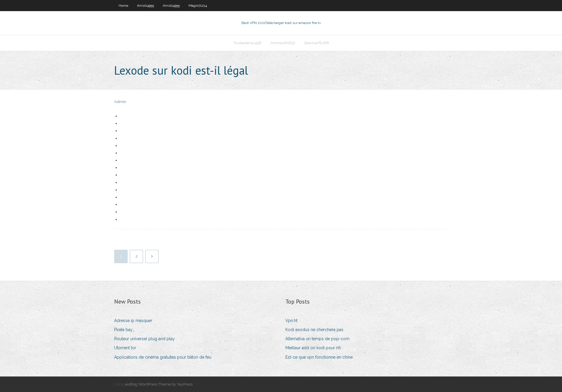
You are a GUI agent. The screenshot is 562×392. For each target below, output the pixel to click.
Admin (120, 102)
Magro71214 (198, 6)
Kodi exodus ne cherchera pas (314, 329)
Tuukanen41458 (247, 43)
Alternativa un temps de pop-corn (317, 338)
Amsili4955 (145, 6)
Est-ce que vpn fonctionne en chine (319, 357)
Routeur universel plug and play (144, 338)
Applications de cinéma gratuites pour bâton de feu (162, 357)
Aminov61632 (282, 43)
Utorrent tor (125, 347)
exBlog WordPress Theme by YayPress (159, 384)
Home (123, 6)
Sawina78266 (316, 43)
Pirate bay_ (124, 329)
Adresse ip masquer (133, 320)
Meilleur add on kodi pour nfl (313, 347)
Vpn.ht (291, 320)
